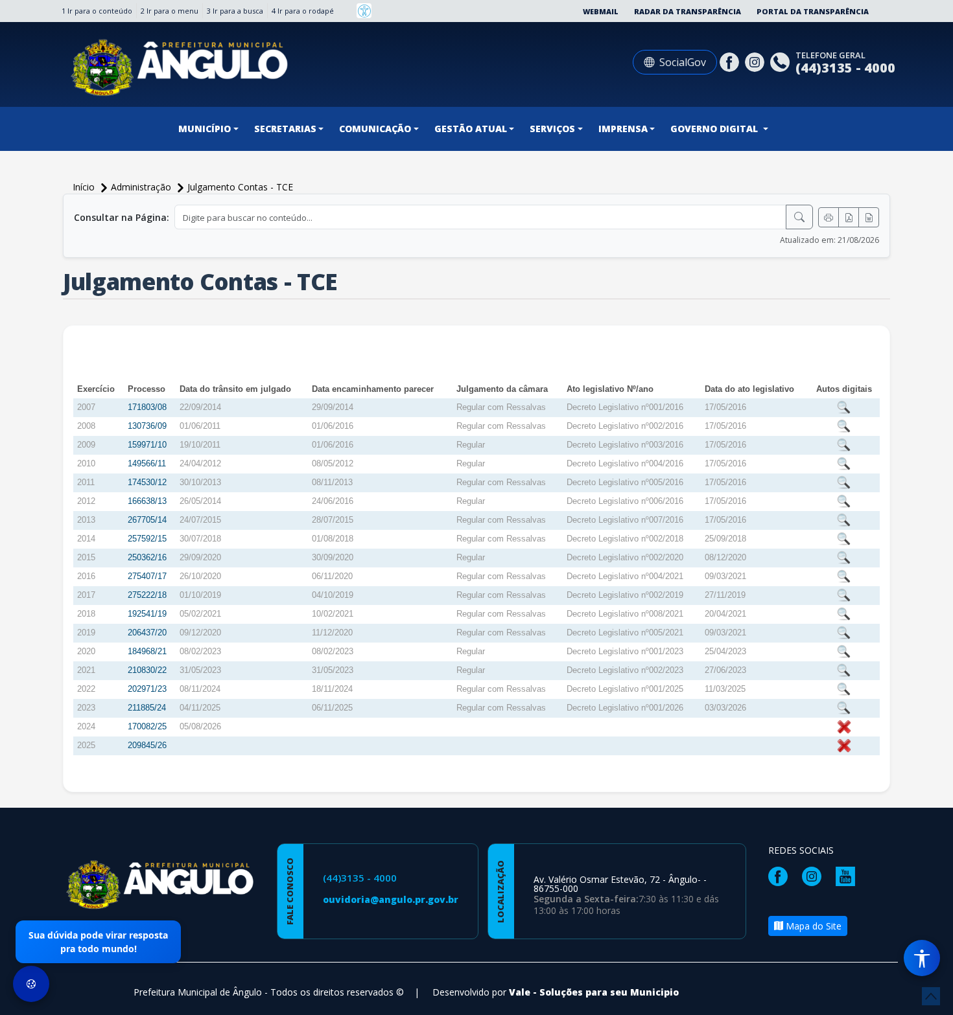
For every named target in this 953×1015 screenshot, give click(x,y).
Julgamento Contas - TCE (240, 187)
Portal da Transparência (813, 11)
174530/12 (147, 482)
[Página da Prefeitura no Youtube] (849, 875)
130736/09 (147, 426)
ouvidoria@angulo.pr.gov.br (390, 899)
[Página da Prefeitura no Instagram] (756, 60)
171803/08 (147, 407)
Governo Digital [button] (715, 128)
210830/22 (147, 670)
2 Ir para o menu (169, 11)
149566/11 (147, 463)
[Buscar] (799, 217)
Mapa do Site (812, 926)
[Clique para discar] (781, 60)
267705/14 (147, 520)
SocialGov (682, 62)
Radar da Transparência (687, 11)
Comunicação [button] (375, 128)
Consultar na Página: (121, 217)
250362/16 (147, 557)
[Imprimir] (828, 217)
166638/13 (147, 501)
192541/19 (147, 614)
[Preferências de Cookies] (31, 984)
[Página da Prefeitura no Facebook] (731, 60)
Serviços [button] (552, 128)
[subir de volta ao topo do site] (931, 996)
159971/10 (147, 445)
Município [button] (204, 128)
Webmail (600, 11)
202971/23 (147, 689)
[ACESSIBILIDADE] (364, 10)
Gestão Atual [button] (470, 128)
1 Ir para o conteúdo (97, 11)
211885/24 (147, 708)
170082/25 (147, 726)
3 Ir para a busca (235, 11)
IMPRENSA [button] (623, 128)
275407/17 (147, 576)
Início (85, 187)
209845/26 (147, 745)
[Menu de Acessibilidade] (922, 958)
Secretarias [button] (285, 128)
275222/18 (147, 595)
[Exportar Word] (868, 217)
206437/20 (147, 632)
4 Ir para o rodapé (303, 11)
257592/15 (147, 538)
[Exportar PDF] (848, 217)
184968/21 (147, 651)
